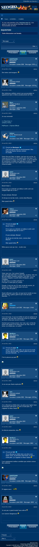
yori (11, 303)
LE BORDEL (13, 19)
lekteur (12, 133)
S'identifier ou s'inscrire (30, 1)
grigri (11, 172)
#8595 (35, 507)
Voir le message (20, 147)
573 (23, 53)
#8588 (35, 314)
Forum (6, 19)
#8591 (35, 402)
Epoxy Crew (6, 122)
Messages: (28, 64)
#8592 (35, 427)
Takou (12, 209)
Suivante (32, 53)
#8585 (35, 183)
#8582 (35, 90)
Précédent (13, 53)
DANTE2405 (14, 59)
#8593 (35, 448)
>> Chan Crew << (7, 121)
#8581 (35, 69)
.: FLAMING (21, 19)
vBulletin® (29, 544)
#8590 (35, 381)
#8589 (35, 344)
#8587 (35, 270)
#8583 (35, 113)
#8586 (35, 220)
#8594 (35, 486)
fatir (11, 80)
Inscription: (13, 64)
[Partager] (36, 64)
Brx (11, 497)
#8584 (35, 143)
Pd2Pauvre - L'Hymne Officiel (10, 125)
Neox (11, 102)
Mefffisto (13, 333)
